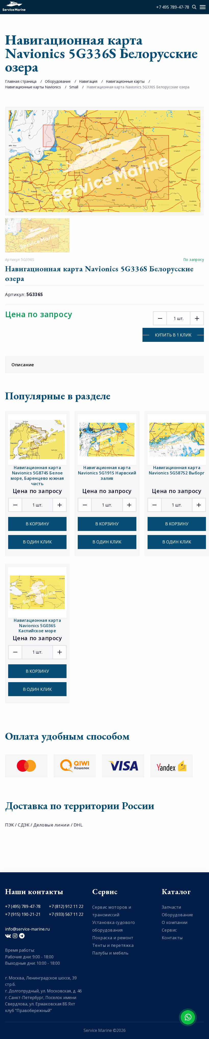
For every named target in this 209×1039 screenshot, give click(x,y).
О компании (175, 922)
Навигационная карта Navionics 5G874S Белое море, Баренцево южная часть (37, 475)
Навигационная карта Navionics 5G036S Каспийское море (37, 625)
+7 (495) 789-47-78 (23, 906)
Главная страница (20, 81)
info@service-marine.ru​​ (27, 929)
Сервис (169, 930)
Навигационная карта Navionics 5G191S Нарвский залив (107, 473)
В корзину (37, 524)
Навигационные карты (125, 81)
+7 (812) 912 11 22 (66, 906)
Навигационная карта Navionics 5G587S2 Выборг (177, 470)
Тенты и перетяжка (113, 945)
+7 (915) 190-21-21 (23, 914)
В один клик (37, 542)
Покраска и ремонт (113, 937)
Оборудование (58, 81)
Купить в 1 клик (173, 335)
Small (73, 87)
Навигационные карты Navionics (33, 87)
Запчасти (171, 907)
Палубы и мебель (110, 953)
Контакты (172, 937)
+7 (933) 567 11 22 (66, 914)
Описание (22, 365)
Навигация (88, 81)
